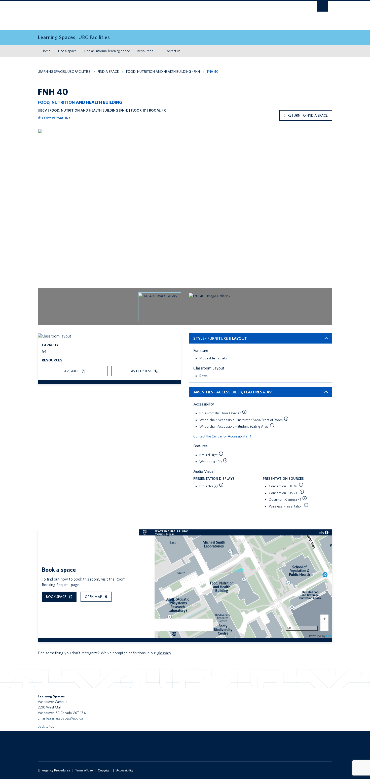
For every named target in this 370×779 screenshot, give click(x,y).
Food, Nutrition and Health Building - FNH (163, 72)
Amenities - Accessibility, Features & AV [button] (232, 392)
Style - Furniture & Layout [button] (220, 338)
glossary (164, 653)
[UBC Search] (322, 6)
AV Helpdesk (142, 371)
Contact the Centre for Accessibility (220, 436)
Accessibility (124, 770)
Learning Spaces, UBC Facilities (64, 72)
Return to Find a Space (308, 115)
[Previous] (44, 231)
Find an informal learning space (107, 51)
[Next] (325, 231)
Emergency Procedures (54, 770)
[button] (159, 306)
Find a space (67, 51)
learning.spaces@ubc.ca (64, 718)
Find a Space (108, 72)
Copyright (104, 770)
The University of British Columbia (48, 15)
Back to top (46, 726)
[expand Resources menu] (158, 51)
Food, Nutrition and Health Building (80, 102)
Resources (145, 51)
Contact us (172, 51)
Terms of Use (84, 770)
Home (46, 51)
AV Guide (72, 371)
